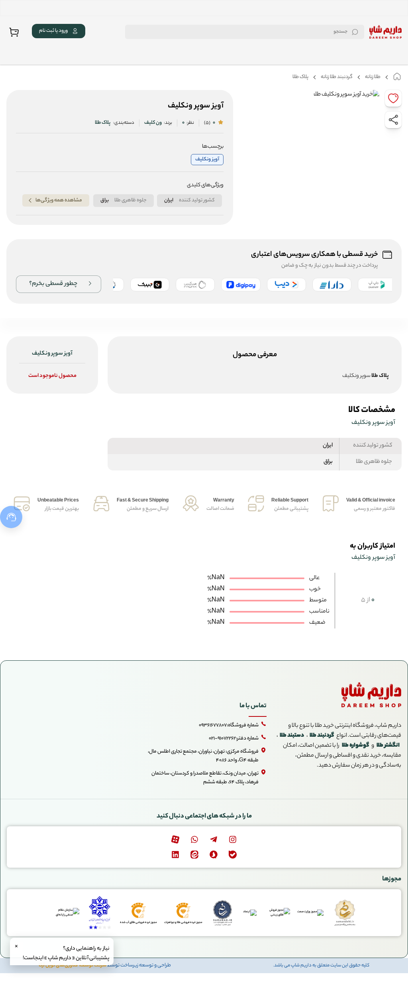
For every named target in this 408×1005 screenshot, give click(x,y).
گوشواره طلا (355, 746)
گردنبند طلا (322, 736)
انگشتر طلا (388, 746)
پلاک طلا (300, 77)
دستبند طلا (292, 736)
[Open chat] (11, 517)
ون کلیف (153, 123)
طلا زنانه (373, 77)
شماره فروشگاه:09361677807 (229, 725)
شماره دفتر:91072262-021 (234, 738)
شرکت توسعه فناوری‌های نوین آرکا (72, 965)
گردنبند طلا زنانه (337, 77)
